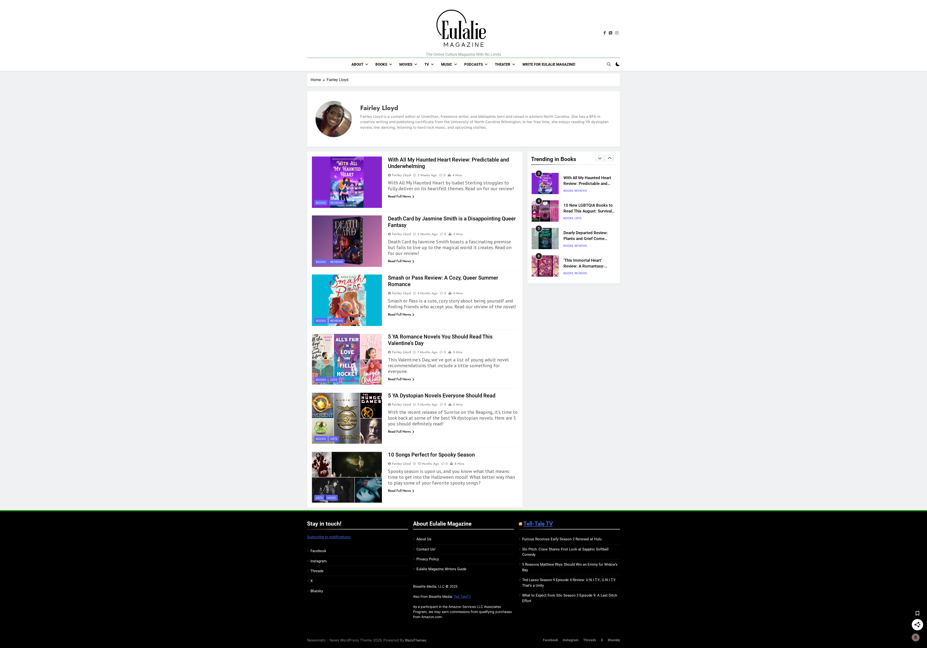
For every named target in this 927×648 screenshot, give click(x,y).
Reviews (336, 203)
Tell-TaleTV (462, 596)
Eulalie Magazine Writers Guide (441, 569)
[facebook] (604, 33)
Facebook (318, 551)
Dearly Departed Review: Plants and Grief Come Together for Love (585, 211)
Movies (405, 64)
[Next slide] (609, 158)
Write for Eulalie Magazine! (548, 64)
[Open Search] (609, 64)
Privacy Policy (427, 559)
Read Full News (399, 196)
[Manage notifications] (916, 637)
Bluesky (316, 591)
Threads (316, 571)
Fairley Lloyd (401, 175)
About (357, 64)
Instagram (318, 561)
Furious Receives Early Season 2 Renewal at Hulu (562, 539)
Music (446, 64)
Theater (502, 64)
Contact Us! (425, 549)
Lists (333, 380)
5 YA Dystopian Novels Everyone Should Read (441, 396)
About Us (423, 539)
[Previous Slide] (600, 158)
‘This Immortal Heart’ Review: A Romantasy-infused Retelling (583, 239)
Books (381, 64)
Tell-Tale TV (538, 523)
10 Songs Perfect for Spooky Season (431, 455)
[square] (610, 33)
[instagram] (617, 33)
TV (426, 64)
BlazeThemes (415, 640)
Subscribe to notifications (329, 537)
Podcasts (473, 64)
